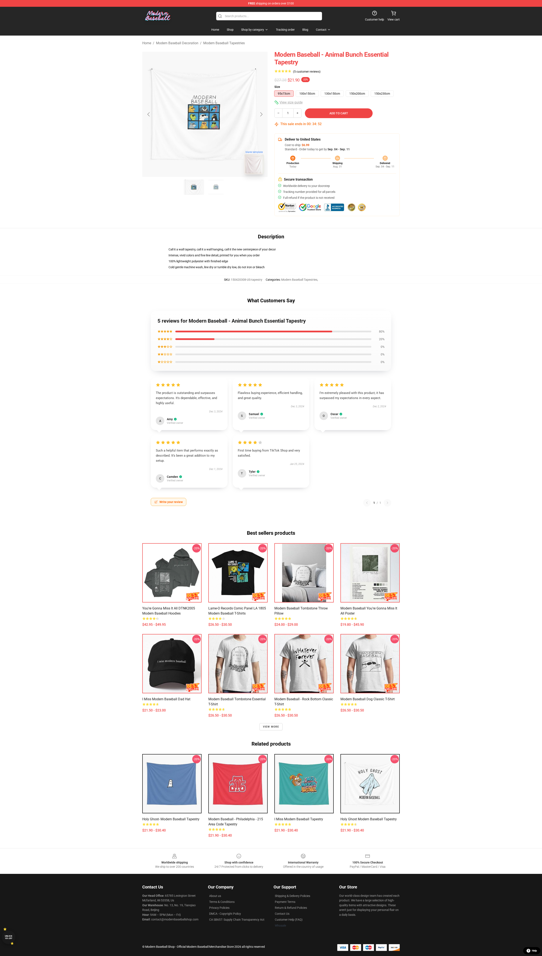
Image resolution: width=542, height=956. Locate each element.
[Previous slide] (148, 114)
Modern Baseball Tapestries (224, 43)
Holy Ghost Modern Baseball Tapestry (368, 819)
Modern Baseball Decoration (177, 43)
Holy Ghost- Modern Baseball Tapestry (170, 819)
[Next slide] (261, 114)
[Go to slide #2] (216, 187)
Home (146, 43)
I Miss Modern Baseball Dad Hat (166, 699)
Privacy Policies (219, 907)
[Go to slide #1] (194, 187)
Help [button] (534, 950)
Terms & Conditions (222, 902)
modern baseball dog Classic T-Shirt (367, 699)
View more (271, 726)
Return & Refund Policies (291, 907)
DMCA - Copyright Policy (225, 913)
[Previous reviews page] (367, 503)
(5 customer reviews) (307, 71)
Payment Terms (285, 902)
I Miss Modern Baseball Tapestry (298, 819)
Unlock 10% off (8, 937)
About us (215, 896)
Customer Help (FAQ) (289, 919)
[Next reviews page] (387, 503)
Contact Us (282, 913)
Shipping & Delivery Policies (292, 896)
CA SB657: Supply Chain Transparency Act (236, 919)
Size (277, 86)
